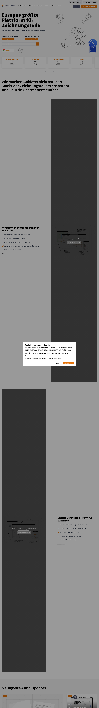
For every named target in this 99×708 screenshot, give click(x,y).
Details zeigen (57, 358)
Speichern (58, 363)
